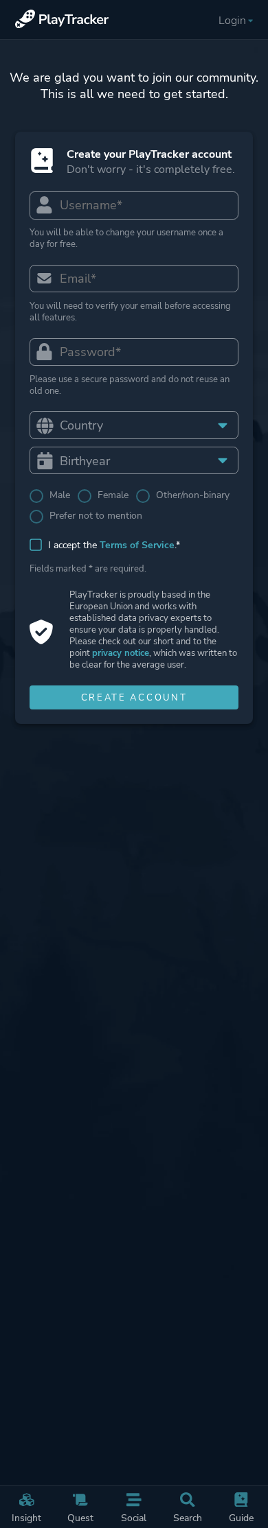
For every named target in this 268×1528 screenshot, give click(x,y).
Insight (26, 1518)
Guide (241, 1518)
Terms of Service (137, 545)
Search (187, 1518)
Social (133, 1518)
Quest (80, 1518)
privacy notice (120, 653)
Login (232, 20)
